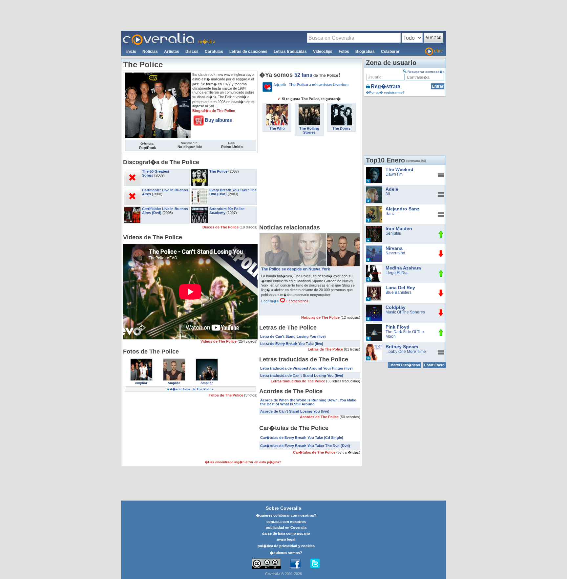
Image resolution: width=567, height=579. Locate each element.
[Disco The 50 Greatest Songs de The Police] (132, 171)
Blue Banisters (398, 292)
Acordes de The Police (320, 417)
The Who (277, 128)
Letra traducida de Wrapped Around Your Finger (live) (306, 368)
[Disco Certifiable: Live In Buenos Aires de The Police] (132, 190)
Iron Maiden (399, 228)
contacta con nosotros (286, 522)
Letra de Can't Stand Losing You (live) (293, 336)
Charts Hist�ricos (404, 365)
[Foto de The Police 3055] (158, 75)
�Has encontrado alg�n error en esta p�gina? (243, 462)
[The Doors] (341, 106)
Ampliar (141, 383)
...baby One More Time (406, 351)
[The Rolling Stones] (309, 106)
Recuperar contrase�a (426, 72)
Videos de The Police (219, 341)
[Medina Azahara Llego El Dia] (374, 267)
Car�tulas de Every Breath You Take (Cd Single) (301, 438)
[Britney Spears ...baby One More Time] (374, 346)
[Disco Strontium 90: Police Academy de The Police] (199, 209)
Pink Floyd (398, 327)
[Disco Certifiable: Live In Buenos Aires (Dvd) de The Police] (132, 209)
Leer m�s (270, 287)
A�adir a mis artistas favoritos (310, 84)
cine (438, 51)
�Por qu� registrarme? (385, 92)
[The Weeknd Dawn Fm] (374, 169)
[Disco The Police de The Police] (199, 171)
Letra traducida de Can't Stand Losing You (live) (301, 375)
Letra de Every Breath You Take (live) (291, 344)
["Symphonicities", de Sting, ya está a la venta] (309, 235)
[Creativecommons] (266, 564)
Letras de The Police (326, 349)
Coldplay (396, 307)
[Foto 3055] (141, 360)
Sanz (390, 213)
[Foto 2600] (174, 360)
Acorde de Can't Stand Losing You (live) (294, 411)
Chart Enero (434, 365)
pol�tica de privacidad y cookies (286, 546)
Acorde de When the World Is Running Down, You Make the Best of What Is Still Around (308, 402)
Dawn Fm (394, 174)
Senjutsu (393, 233)
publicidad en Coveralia (286, 527)
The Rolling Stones (309, 130)
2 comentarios (296, 287)
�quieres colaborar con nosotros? (286, 515)
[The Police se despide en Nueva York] (343, 235)
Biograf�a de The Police (213, 111)
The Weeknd (399, 169)
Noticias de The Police (321, 317)
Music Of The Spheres (405, 312)
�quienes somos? (286, 553)
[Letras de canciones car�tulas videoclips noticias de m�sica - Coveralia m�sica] (159, 34)
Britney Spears (402, 346)
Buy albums (218, 120)
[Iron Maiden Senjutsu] (374, 228)
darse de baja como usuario (286, 533)
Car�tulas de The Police (314, 452)
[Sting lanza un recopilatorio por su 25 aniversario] (276, 235)
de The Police (316, 75)
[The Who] (277, 106)
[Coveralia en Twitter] (315, 564)
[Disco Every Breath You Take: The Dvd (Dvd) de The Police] (199, 190)
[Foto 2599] (207, 360)
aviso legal (286, 539)
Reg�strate (385, 86)
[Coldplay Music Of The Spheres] (374, 307)
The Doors (341, 128)
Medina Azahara (403, 267)
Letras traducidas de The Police (298, 381)
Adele (392, 189)
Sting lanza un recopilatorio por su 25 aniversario (306, 269)
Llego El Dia (397, 272)
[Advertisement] (283, 15)
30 (388, 194)
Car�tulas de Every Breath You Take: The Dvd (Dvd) (305, 446)
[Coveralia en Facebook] (295, 564)
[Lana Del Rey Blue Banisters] (374, 287)
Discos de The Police (221, 227)
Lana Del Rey (400, 287)
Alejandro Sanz (402, 208)
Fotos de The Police (226, 395)
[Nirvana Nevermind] (374, 248)
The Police (218, 171)
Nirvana (394, 248)
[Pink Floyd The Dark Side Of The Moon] (374, 326)
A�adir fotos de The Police (192, 389)
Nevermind (395, 253)
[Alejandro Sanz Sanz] (374, 208)
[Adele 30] (374, 188)
